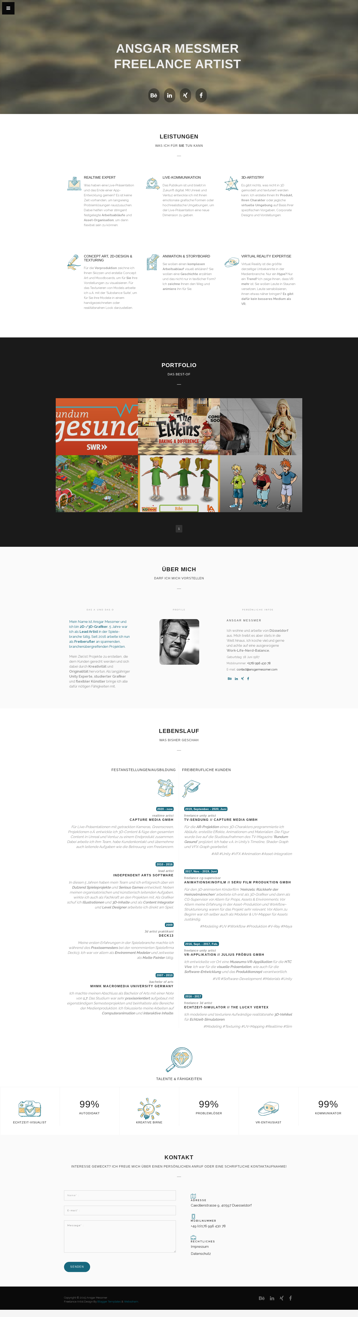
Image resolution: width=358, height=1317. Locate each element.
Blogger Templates (109, 1301)
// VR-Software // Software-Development (263, 418)
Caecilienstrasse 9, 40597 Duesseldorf (221, 1205)
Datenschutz (201, 1254)
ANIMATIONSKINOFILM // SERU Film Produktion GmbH (237, 882)
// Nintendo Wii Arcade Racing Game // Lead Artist (181, 476)
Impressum (200, 1246)
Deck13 (166, 935)
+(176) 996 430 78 (259, 663)
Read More (96, 430)
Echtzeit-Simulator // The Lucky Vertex (226, 1007)
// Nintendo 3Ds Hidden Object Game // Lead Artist (261, 476)
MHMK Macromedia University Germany (132, 986)
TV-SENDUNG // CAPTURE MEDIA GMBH (221, 819)
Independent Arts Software (143, 875)
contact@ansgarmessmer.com (257, 669)
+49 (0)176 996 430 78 (208, 1226)
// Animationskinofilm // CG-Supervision (180, 418)
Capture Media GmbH (152, 819)
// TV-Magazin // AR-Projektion (98, 418)
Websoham (131, 1301)
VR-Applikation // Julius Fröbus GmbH (224, 954)
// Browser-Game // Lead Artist (98, 475)
